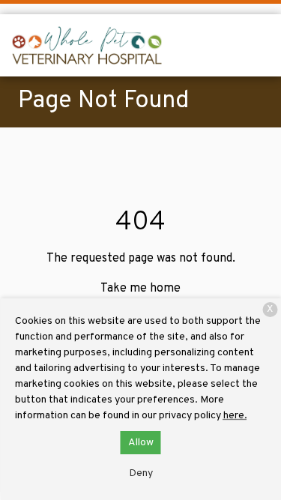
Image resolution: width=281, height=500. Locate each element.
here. (235, 415)
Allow (141, 442)
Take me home (140, 288)
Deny (141, 473)
